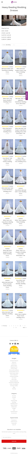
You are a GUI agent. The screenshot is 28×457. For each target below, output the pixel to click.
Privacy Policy (14, 368)
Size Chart (14, 378)
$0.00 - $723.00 (5, 31)
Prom (14, 399)
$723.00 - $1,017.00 (6, 33)
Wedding (14, 402)
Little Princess (14, 421)
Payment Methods (14, 381)
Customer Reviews (14, 376)
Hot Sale (14, 396)
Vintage (14, 408)
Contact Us (14, 363)
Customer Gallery (14, 385)
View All (14, 424)
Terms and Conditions (14, 370)
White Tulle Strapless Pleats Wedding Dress (20, 221)
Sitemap (14, 388)
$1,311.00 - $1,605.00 (6, 37)
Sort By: (4, 44)
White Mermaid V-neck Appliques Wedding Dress (7, 130)
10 (16, 327)
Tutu (14, 410)
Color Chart (14, 379)
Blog (14, 387)
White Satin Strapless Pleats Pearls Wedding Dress (20, 315)
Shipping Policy (14, 367)
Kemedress (14, 420)
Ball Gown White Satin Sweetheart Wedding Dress (7, 70)
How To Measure (14, 374)
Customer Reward (14, 360)
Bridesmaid (14, 406)
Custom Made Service (14, 371)
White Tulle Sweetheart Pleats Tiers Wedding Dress (20, 159)
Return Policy (14, 365)
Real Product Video (14, 373)
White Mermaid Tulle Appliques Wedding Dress (7, 313)
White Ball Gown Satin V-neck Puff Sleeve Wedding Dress (7, 189)
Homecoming (14, 400)
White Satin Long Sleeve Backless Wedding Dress (7, 100)
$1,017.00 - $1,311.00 (6, 35)
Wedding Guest (14, 403)
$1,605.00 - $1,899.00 (6, 39)
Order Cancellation (14, 384)
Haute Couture (14, 405)
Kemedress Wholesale (14, 382)
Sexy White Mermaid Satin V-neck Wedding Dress (20, 191)
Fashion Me (14, 423)
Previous (5, 325)
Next (24, 327)
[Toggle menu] (2, 2)
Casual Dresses (14, 411)
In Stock (14, 397)
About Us (14, 362)
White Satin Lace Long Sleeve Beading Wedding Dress (7, 221)
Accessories (14, 413)
